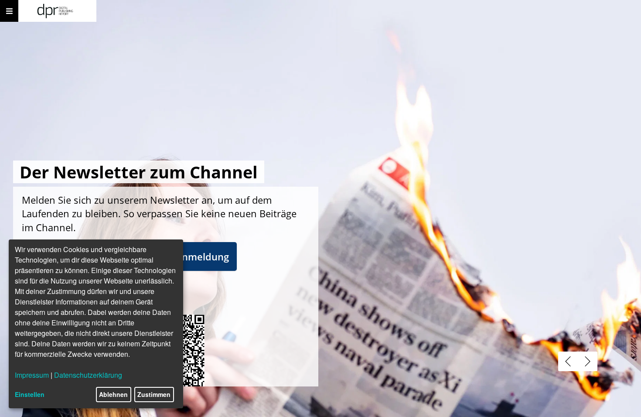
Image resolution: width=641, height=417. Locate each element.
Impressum (32, 375)
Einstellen (29, 394)
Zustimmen (153, 394)
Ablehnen (113, 394)
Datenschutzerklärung (88, 375)
